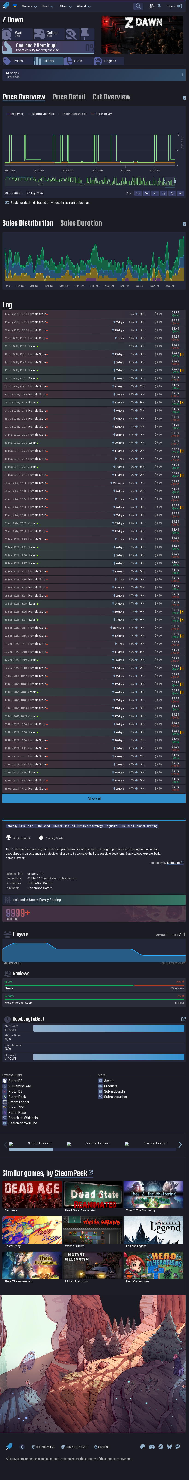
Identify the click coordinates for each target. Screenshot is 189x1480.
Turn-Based (42, 826)
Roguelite (111, 826)
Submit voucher (115, 1097)
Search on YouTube (23, 1123)
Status (102, 1447)
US (45, 1447)
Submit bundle (114, 1091)
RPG (22, 826)
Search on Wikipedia (23, 1118)
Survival (57, 826)
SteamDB (16, 1081)
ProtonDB (16, 1091)
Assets (109, 1081)
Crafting (152, 826)
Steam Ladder (19, 1102)
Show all (94, 798)
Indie (30, 826)
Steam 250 (17, 1107)
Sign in (171, 6)
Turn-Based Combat (132, 826)
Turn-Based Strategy (90, 826)
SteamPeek (17, 1097)
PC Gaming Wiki (20, 1086)
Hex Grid (69, 826)
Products (110, 1086)
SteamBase (17, 1112)
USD (76, 1447)
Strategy (12, 826)
